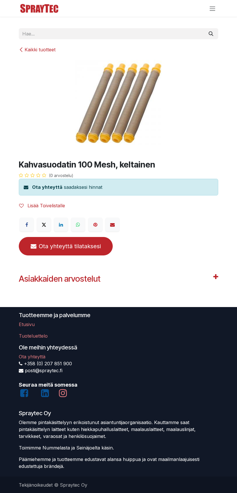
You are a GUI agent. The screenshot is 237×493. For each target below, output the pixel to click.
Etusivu (27, 324)
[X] (44, 225)
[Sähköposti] (112, 225)
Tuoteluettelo (33, 336)
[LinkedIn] (61, 225)
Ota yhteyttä (47, 187)
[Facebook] (27, 225)
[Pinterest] (95, 225)
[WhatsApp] (78, 225)
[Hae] (211, 33)
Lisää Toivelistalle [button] (45, 205)
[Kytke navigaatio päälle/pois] (212, 8)
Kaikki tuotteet (40, 49)
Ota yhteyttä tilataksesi (70, 246)
